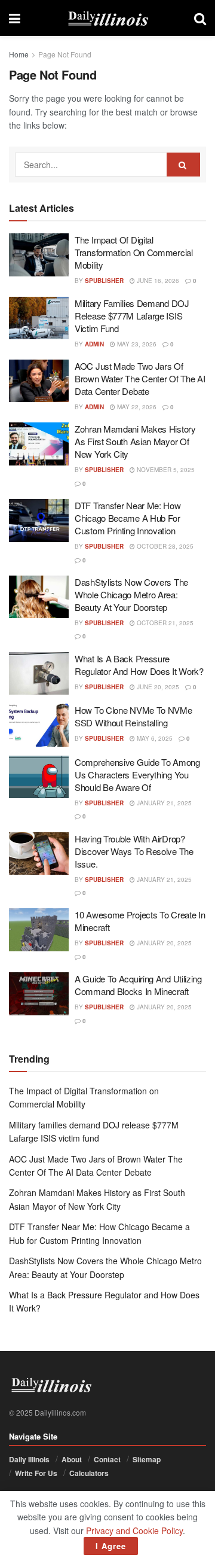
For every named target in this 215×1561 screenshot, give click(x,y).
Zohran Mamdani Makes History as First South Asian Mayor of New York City (135, 441)
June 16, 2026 (157, 280)
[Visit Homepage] (107, 18)
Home (19, 54)
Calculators (89, 1473)
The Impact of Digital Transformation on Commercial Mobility (134, 252)
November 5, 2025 (165, 469)
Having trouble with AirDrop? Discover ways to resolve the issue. (134, 851)
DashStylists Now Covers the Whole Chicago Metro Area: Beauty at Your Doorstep (131, 594)
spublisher (104, 280)
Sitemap (147, 1459)
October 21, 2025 (164, 623)
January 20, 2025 (163, 943)
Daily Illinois (29, 1459)
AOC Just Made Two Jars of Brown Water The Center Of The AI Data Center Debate (140, 378)
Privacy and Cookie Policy (134, 1530)
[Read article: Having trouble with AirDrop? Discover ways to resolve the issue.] (39, 853)
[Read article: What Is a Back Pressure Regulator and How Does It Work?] (39, 673)
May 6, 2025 (154, 738)
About (72, 1459)
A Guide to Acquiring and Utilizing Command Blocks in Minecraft (138, 984)
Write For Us (36, 1473)
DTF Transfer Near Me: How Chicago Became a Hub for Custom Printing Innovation (128, 518)
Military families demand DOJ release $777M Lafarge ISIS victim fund (132, 315)
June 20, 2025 (157, 687)
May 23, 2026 (135, 344)
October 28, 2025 (164, 546)
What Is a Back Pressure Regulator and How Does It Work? (139, 664)
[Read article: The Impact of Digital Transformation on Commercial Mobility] (39, 254)
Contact (107, 1459)
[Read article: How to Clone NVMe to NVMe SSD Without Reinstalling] (39, 725)
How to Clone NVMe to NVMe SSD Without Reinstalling (133, 716)
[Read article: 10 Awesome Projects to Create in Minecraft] (39, 929)
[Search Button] (200, 18)
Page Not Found (64, 54)
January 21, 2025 (163, 803)
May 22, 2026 (135, 407)
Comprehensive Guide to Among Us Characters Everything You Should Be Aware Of (137, 774)
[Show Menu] (14, 18)
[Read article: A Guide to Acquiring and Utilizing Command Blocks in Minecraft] (39, 993)
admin (94, 344)
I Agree (111, 1545)
